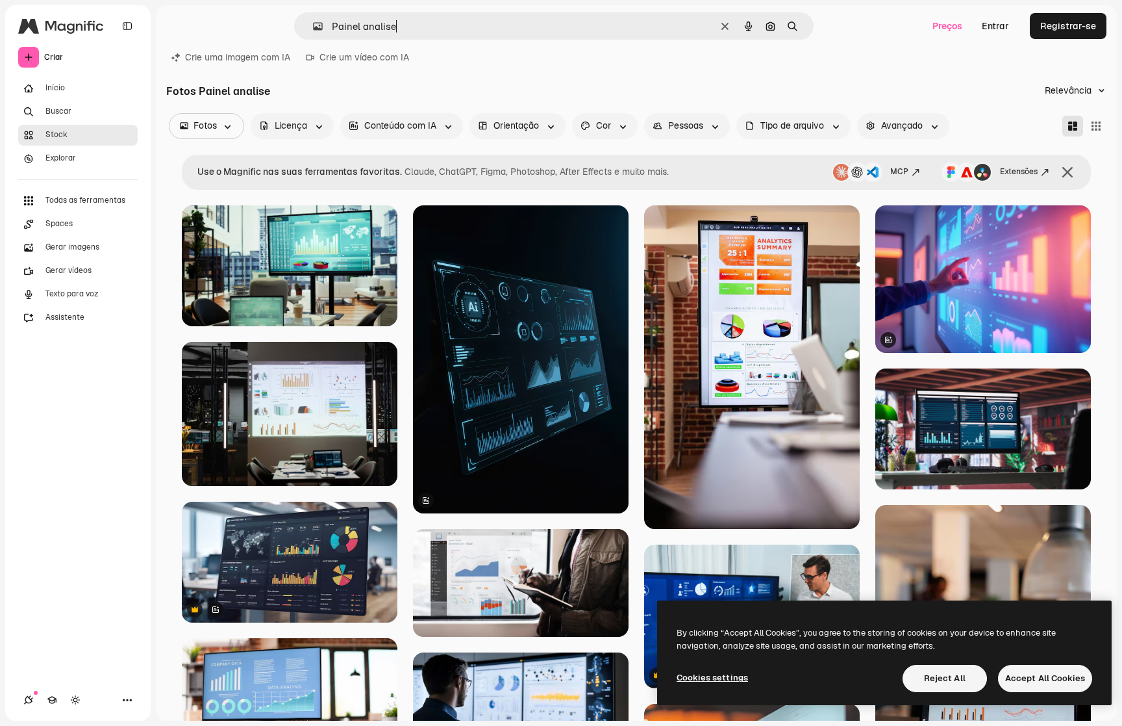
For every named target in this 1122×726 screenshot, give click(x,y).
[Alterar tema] (75, 700)
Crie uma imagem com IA (237, 57)
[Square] (1096, 126)
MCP (899, 171)
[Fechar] (1067, 172)
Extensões (1019, 171)
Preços (947, 26)
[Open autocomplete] (312, 26)
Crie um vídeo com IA (364, 57)
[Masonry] (1072, 126)
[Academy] (52, 700)
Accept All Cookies (1045, 678)
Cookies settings (712, 677)
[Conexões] (28, 700)
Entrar (995, 26)
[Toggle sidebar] (127, 26)
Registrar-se (1068, 26)
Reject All (945, 678)
